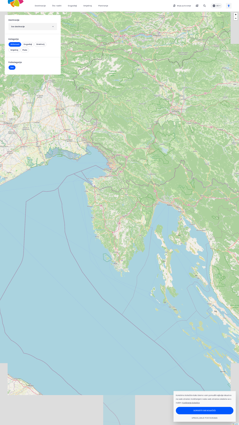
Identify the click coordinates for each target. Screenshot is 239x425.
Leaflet (236, 424)
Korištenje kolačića (191, 402)
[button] (236, 14)
